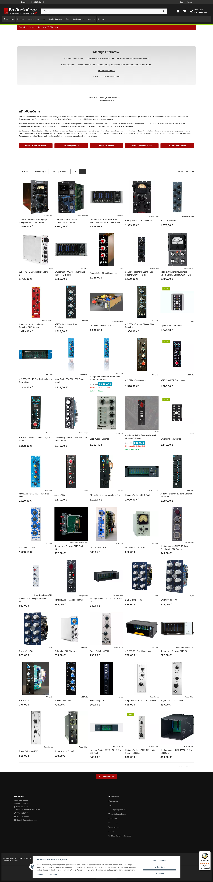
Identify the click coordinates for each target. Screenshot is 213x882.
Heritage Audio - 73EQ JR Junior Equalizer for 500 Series (174, 547)
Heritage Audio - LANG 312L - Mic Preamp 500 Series (140, 751)
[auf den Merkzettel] (49, 183)
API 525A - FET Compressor (172, 380)
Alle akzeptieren (160, 860)
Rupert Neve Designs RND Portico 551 (69, 547)
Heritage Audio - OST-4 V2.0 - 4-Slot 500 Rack (176, 751)
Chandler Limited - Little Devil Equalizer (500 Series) (32, 325)
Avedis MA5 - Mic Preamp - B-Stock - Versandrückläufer (141, 436)
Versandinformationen (117, 814)
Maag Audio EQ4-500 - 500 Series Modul (69, 380)
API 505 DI (24, 701)
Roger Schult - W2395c (64, 751)
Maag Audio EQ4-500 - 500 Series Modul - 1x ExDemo (105, 378)
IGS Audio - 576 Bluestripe (66, 651)
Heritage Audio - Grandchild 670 (139, 221)
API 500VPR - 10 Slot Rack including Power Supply (35, 380)
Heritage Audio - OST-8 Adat (137, 495)
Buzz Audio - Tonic (27, 547)
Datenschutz (53, 874)
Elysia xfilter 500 (26, 651)
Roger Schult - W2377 (99, 651)
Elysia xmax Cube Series (171, 325)
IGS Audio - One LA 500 (135, 547)
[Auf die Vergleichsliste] (43, 183)
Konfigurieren (160, 867)
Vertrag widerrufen (106, 776)
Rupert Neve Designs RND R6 (173, 651)
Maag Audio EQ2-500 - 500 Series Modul (34, 495)
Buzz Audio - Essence (99, 439)
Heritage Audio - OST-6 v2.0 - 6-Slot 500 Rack (105, 751)
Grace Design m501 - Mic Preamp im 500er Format (70, 439)
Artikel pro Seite (59, 172)
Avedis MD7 (59, 495)
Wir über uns (113, 823)
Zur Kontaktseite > (106, 70)
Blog (181, 2)
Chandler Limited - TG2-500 (102, 325)
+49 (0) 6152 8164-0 (37, 2)
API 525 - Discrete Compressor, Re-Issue (34, 439)
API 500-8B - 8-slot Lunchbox (138, 651)
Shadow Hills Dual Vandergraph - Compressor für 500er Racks (33, 220)
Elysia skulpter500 (98, 701)
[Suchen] (163, 11)
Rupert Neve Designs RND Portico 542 (34, 600)
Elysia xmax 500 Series (170, 439)
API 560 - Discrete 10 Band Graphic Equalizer (176, 495)
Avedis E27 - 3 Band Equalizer (103, 273)
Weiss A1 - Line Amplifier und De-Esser (33, 273)
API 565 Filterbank (62, 701)
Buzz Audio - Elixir (98, 547)
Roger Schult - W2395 (28, 751)
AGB (110, 805)
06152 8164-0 (22, 813)
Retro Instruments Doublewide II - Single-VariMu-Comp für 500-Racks (176, 273)
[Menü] (209, 852)
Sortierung (39, 172)
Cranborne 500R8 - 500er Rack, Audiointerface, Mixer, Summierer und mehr (106, 221)
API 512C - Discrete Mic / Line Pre (105, 495)
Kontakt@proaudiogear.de (27, 820)
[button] (178, 11)
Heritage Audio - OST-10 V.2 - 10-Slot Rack (106, 600)
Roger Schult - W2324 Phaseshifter (140, 701)
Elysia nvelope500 (168, 600)
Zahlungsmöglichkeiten (117, 810)
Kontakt (189, 2)
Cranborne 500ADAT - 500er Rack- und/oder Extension (69, 273)
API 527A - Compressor (135, 380)
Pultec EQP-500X (168, 221)
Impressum (41, 874)
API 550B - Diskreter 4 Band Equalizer (66, 325)
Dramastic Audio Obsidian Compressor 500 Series (65, 220)
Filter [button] (25, 172)
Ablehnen (160, 873)
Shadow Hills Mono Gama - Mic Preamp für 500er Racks (139, 273)
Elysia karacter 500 (133, 600)
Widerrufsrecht (114, 827)
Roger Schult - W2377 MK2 (172, 701)
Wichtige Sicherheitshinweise (119, 836)
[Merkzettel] (184, 11)
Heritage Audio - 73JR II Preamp (68, 600)
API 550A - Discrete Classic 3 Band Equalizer (140, 325)
